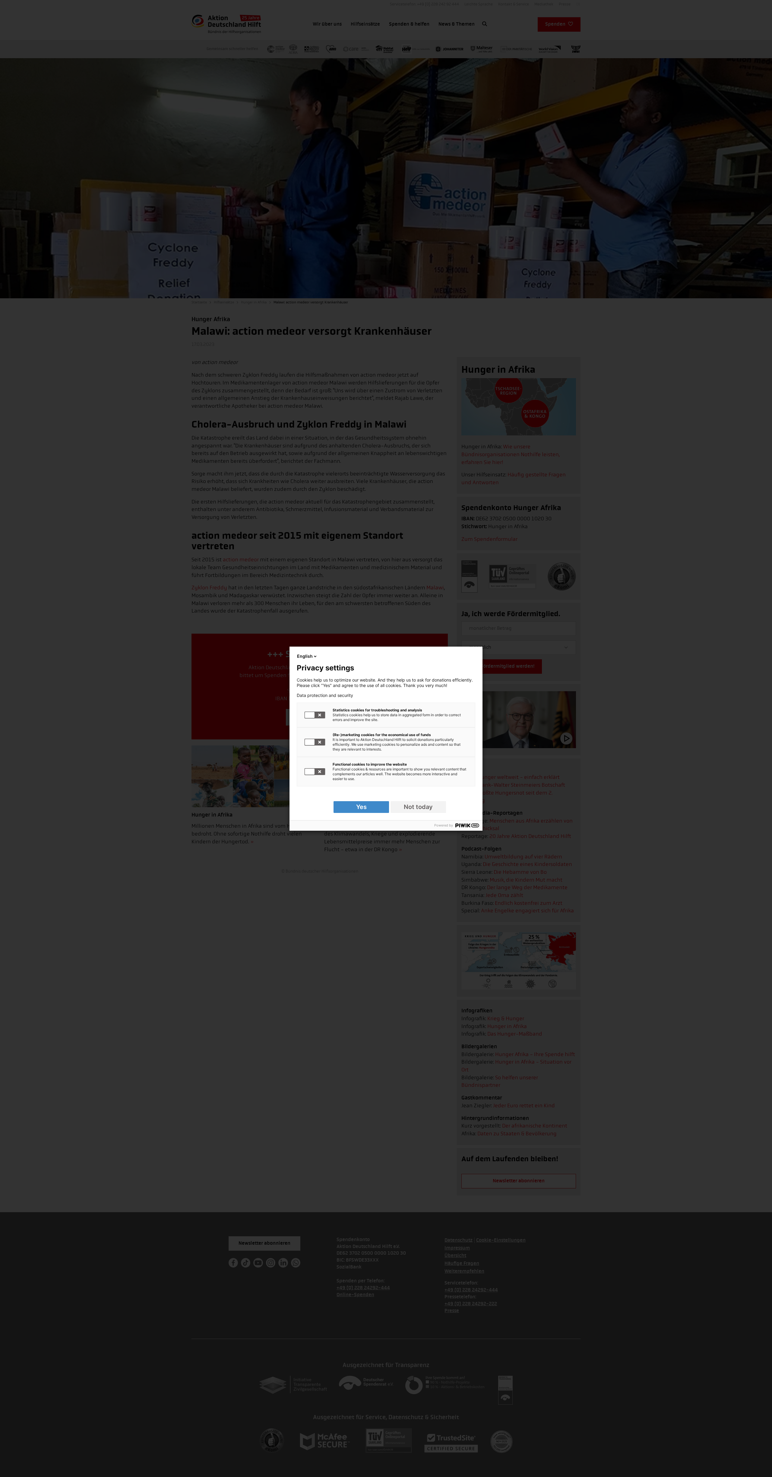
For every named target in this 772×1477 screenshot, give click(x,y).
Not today (418, 807)
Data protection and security (325, 695)
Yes (361, 807)
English (305, 656)
